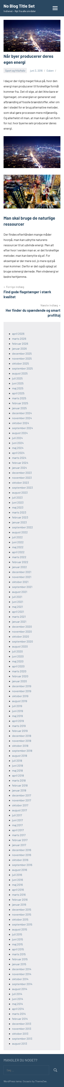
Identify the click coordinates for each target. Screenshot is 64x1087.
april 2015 (18, 949)
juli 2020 (17, 651)
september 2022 (22, 527)
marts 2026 (19, 338)
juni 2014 (17, 998)
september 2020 (22, 641)
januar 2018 (19, 790)
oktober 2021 (20, 581)
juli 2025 (17, 378)
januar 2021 (19, 621)
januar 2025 (19, 408)
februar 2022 (20, 562)
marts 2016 (19, 894)
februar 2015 (20, 959)
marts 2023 (19, 512)
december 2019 (21, 686)
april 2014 (18, 1008)
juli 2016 (17, 874)
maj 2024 (17, 447)
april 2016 (18, 889)
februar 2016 (20, 899)
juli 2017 (17, 815)
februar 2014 (20, 1018)
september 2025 (22, 368)
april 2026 (18, 333)
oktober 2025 (20, 363)
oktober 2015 (20, 919)
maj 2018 (17, 770)
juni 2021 (17, 601)
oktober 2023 (20, 482)
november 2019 (21, 691)
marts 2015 (19, 954)
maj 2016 (17, 884)
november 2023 (22, 477)
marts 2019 (19, 725)
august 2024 (20, 433)
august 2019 (19, 701)
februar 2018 (20, 785)
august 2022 (20, 532)
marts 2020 (19, 671)
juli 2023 (17, 497)
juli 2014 (17, 994)
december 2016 (21, 850)
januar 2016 (19, 904)
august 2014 (19, 989)
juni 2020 (18, 656)
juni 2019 (17, 711)
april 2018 (18, 775)
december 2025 (22, 353)
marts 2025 (19, 398)
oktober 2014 (20, 979)
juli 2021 (17, 596)
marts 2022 (19, 557)
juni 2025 (17, 383)
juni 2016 (17, 879)
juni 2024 (18, 442)
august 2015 (19, 929)
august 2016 (19, 869)
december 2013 (21, 1023)
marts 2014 (19, 1013)
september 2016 (22, 864)
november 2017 (21, 800)
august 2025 (20, 373)
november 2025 (22, 358)
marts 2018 (19, 780)
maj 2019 (17, 716)
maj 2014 (17, 1003)
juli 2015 (17, 934)
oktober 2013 (20, 1033)
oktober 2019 (20, 696)
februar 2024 (20, 462)
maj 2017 (17, 825)
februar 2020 (20, 676)
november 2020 (22, 631)
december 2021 (21, 572)
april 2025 (18, 393)
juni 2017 (17, 820)
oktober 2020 (20, 636)
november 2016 (21, 855)
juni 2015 (17, 939)
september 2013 (22, 1038)
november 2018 (21, 740)
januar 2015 (19, 964)
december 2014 (21, 969)
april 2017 (18, 830)
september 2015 (22, 924)
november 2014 (21, 974)
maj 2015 (17, 944)
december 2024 (22, 413)
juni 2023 (17, 502)
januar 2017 (19, 845)
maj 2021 (17, 606)
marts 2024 (19, 457)
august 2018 (19, 755)
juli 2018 (17, 760)
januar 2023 (19, 522)
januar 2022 (19, 567)
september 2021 (22, 586)
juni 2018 (17, 765)
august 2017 (19, 810)
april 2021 (18, 611)
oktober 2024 (20, 423)
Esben (50, 70)
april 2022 (18, 552)
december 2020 (22, 626)
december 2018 (21, 735)
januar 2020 (19, 681)
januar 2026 (19, 348)
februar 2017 (20, 840)
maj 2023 (17, 507)
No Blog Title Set (19, 6)
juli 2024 (17, 438)
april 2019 (18, 720)
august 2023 (20, 492)
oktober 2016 (20, 859)
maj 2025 (17, 388)
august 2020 (20, 646)
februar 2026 (20, 343)
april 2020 (18, 666)
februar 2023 (20, 517)
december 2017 (21, 795)
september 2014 (22, 984)
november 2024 (22, 418)
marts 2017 (19, 835)
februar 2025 (20, 403)
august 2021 (19, 591)
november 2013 (21, 1028)
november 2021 (21, 577)
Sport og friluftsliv (15, 70)
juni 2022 (18, 542)
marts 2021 (19, 616)
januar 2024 (19, 467)
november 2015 (21, 914)
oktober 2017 (20, 805)
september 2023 (22, 487)
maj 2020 (17, 661)
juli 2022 (17, 537)
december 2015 (21, 909)
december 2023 (22, 472)
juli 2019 (17, 706)
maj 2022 (17, 547)
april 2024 (18, 452)
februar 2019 (20, 730)
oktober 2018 (20, 745)
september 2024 (22, 428)
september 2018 (22, 750)
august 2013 (19, 1043)
